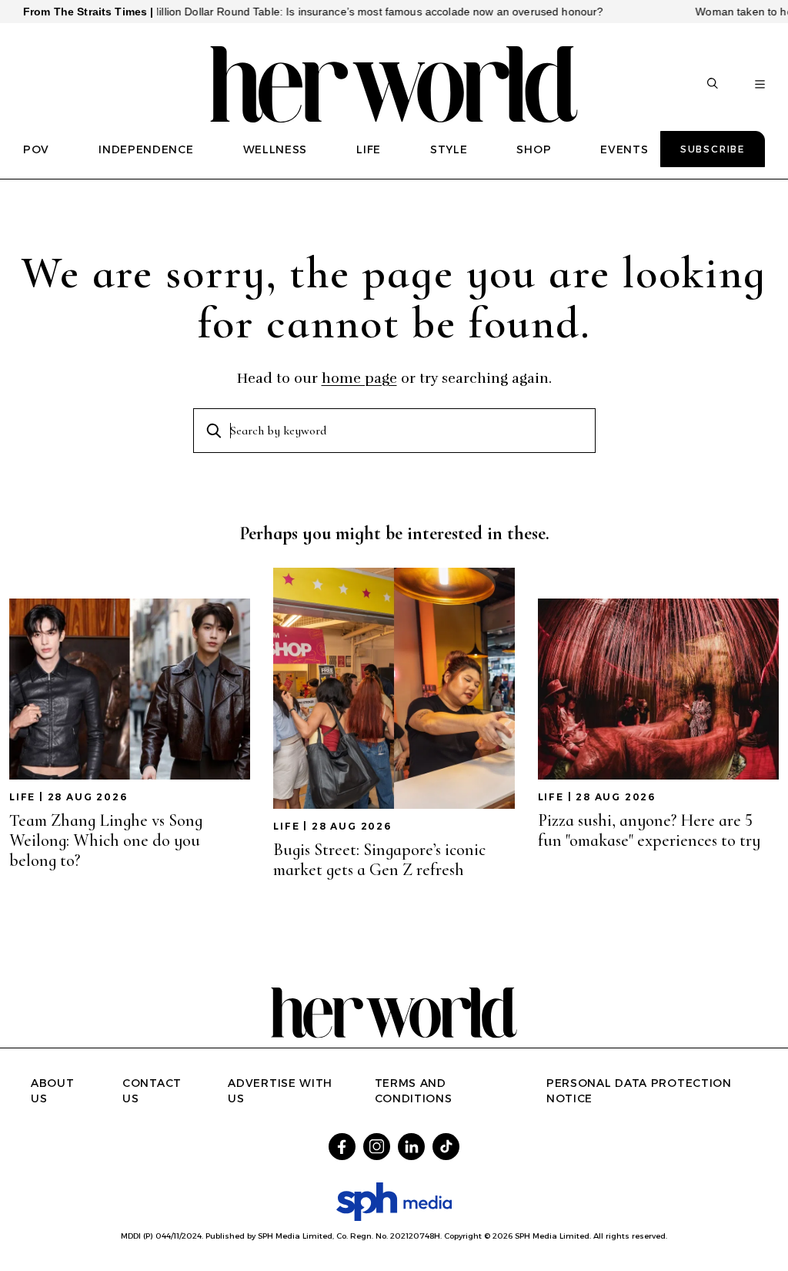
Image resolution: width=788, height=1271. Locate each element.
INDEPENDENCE (145, 149)
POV (36, 149)
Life (22, 797)
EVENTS (624, 149)
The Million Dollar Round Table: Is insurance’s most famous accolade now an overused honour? (341, 11)
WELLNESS (275, 149)
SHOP (533, 149)
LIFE (368, 149)
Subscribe (712, 149)
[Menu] (760, 85)
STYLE (449, 149)
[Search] (712, 84)
